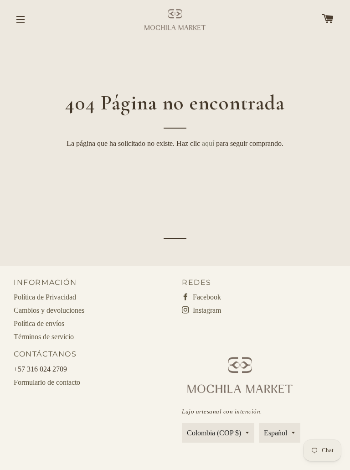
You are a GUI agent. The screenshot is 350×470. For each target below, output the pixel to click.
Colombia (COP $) (214, 433)
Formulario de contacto (47, 382)
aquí (208, 143)
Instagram (206, 310)
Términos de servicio (44, 337)
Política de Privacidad (45, 297)
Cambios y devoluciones (49, 310)
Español (275, 433)
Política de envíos (39, 323)
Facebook (206, 297)
